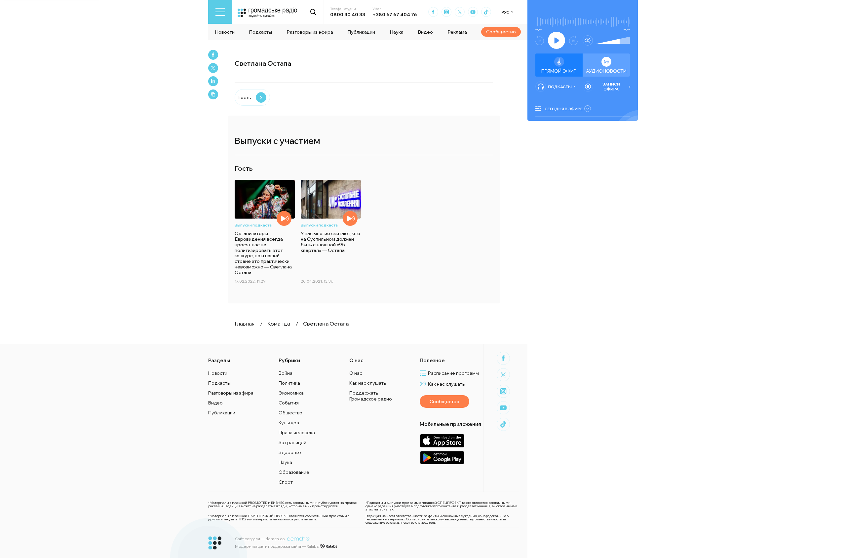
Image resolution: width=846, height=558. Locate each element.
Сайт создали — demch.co (260, 538)
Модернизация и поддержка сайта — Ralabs (277, 546)
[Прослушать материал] (284, 218)
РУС (505, 12)
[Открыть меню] (220, 12)
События (289, 403)
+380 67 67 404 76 (394, 14)
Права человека (297, 433)
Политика (289, 383)
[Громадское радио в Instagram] (446, 12)
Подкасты (260, 32)
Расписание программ (453, 373)
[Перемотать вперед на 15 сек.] (573, 40)
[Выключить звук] (588, 40)
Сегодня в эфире (564, 108)
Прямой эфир (559, 71)
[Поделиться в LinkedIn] (213, 81)
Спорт (286, 482)
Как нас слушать (367, 383)
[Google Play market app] (442, 457)
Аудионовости (606, 71)
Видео (425, 32)
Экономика (291, 393)
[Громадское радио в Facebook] (433, 12)
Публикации (361, 32)
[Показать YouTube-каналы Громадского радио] (473, 12)
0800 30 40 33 (347, 14)
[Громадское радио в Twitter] (460, 12)
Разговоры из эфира (310, 32)
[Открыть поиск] (313, 12)
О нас (355, 373)
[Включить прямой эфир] (556, 40)
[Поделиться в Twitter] (213, 68)
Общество (290, 413)
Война (285, 373)
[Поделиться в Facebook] (213, 55)
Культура (289, 423)
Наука (397, 32)
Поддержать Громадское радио (370, 396)
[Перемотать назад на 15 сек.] (539, 40)
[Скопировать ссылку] (213, 94)
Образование (294, 472)
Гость (244, 97)
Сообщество (501, 32)
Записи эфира (611, 86)
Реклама (457, 32)
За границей (292, 442)
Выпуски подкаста (253, 225)
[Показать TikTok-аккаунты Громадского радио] (486, 12)
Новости (225, 32)
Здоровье (290, 452)
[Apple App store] (442, 440)
